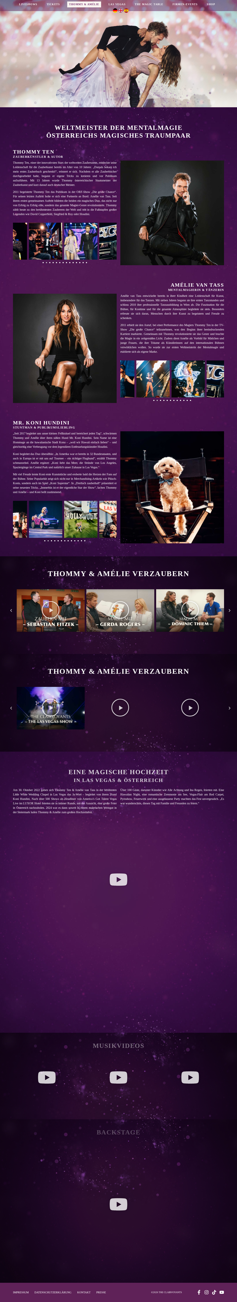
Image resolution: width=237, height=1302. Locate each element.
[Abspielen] (51, 610)
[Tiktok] (214, 1292)
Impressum (21, 1292)
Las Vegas (117, 4)
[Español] (127, 9)
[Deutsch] (115, 9)
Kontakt (84, 1292)
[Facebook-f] (199, 1292)
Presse (101, 1292)
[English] (121, 9)
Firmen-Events (185, 4)
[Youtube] (221, 1292)
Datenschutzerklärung (52, 1292)
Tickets (53, 4)
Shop (211, 4)
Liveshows (28, 4)
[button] (43, 262)
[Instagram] (206, 1292)
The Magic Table (149, 4)
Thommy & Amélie (84, 4)
